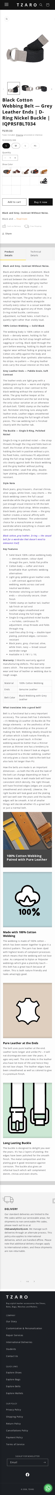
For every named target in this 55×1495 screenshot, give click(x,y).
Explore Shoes (14, 1372)
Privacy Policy (13, 1409)
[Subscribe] (44, 1462)
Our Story (11, 1321)
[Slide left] (3, 89)
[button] (41, 5)
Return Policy (13, 1423)
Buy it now (40, 202)
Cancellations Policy (17, 1430)
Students (11, 1349)
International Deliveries (19, 1342)
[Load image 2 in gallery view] (27, 88)
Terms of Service (15, 1444)
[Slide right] (51, 89)
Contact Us (12, 1356)
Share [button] (8, 233)
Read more (21, 218)
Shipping (19, 135)
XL (37, 146)
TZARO (31, 1489)
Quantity (6, 152)
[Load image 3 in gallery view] (41, 88)
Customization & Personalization (24, 1328)
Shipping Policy (14, 1416)
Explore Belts (13, 1386)
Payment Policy (14, 1437)
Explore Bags (13, 1379)
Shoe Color (7, 164)
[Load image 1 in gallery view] (13, 88)
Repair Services (14, 1335)
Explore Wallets (14, 1393)
